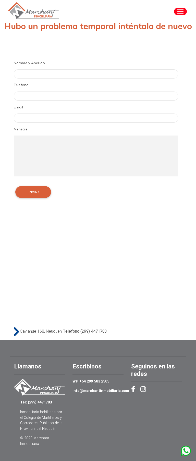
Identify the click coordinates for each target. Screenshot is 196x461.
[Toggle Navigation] (180, 11)
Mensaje (21, 129)
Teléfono (21, 85)
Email (18, 107)
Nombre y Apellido (29, 63)
